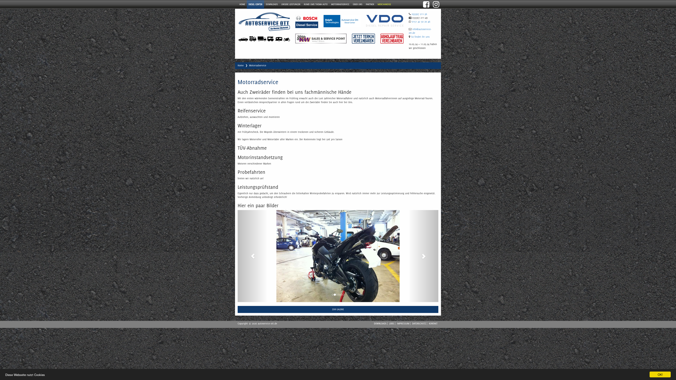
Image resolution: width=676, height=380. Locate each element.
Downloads (272, 4)
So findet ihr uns (420, 36)
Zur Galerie (338, 309)
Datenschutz (419, 323)
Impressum (403, 323)
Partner (370, 4)
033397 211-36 (419, 14)
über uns (357, 4)
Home (242, 4)
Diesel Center (255, 4)
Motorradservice (340, 4)
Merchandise (384, 4)
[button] (253, 256)
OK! (660, 374)
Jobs (391, 323)
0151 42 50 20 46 (421, 21)
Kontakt (433, 323)
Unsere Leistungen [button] (290, 4)
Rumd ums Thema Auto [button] (316, 4)
